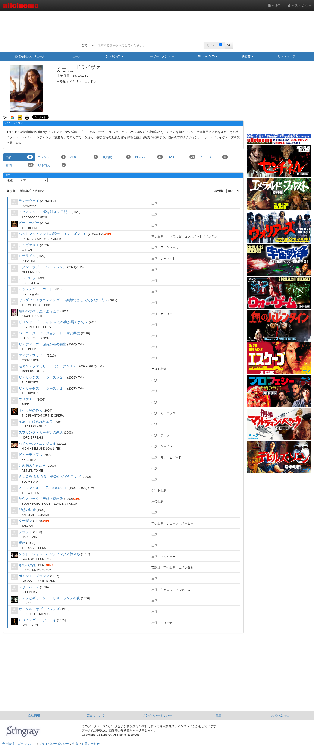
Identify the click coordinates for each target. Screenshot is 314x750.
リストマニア (287, 56)
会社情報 (34, 715)
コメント (51, 157)
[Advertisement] (155, 23)
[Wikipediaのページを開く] (5, 117)
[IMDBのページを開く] (20, 117)
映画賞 (246, 56)
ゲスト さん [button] (300, 5)
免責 (219, 715)
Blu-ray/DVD (207, 56)
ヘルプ (276, 5)
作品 (18, 157)
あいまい (213, 44)
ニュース (75, 56)
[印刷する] (27, 117)
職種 (10, 180)
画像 (83, 157)
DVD (181, 157)
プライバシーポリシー (157, 715)
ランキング (113, 56)
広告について (95, 715)
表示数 (218, 191)
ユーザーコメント (159, 56)
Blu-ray (148, 157)
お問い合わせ (280, 715)
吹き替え (51, 165)
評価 (19, 165)
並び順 (11, 191)
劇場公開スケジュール (30, 56)
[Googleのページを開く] (12, 117)
